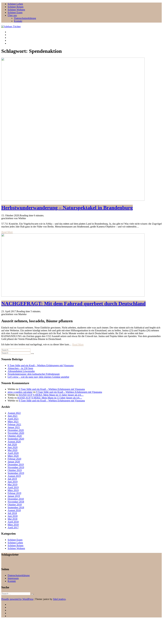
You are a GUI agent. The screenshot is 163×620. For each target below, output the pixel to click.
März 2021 (13, 421)
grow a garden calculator (20, 392)
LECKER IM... (58, 562)
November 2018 (16, 501)
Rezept (106, 562)
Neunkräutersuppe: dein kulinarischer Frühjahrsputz (34, 374)
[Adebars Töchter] (11, 26)
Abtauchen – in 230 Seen (20, 368)
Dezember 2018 (16, 499)
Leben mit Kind (40, 563)
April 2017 (13, 527)
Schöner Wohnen (16, 9)
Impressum (13, 578)
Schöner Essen (15, 12)
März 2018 (13, 524)
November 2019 (16, 467)
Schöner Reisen (15, 6)
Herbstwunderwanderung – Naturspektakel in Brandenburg (67, 207)
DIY (21, 563)
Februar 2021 (14, 424)
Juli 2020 (12, 444)
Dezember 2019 (16, 464)
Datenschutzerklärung (25, 18)
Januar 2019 (14, 496)
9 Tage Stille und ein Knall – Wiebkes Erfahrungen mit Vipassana (41, 365)
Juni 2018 (13, 516)
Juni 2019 (13, 481)
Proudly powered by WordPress (17, 599)
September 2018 (16, 507)
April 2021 (13, 418)
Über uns (12, 15)
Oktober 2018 (15, 504)
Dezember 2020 (16, 430)
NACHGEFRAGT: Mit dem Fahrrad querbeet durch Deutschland (73, 303)
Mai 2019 (12, 484)
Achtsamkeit (10, 562)
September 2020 (16, 438)
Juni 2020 (13, 447)
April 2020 (13, 453)
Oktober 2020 (15, 436)
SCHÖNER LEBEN (124, 562)
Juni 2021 (13, 415)
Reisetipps (91, 562)
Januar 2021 (14, 427)
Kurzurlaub (28, 563)
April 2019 (13, 487)
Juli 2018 (12, 513)
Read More (7, 232)
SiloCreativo (59, 599)
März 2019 (13, 490)
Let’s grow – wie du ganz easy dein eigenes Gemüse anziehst (38, 377)
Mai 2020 (12, 450)
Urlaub (143, 562)
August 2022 (14, 413)
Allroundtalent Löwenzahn (21, 371)
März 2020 (13, 456)
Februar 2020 (14, 458)
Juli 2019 (12, 478)
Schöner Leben (15, 4)
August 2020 (14, 441)
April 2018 (13, 521)
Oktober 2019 (15, 470)
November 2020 (16, 433)
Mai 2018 (12, 519)
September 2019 (16, 473)
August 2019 (14, 476)
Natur (76, 561)
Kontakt (18, 21)
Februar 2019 (14, 493)
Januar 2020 (14, 461)
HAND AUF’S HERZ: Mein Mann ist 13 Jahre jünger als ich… (51, 395)
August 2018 (14, 510)
